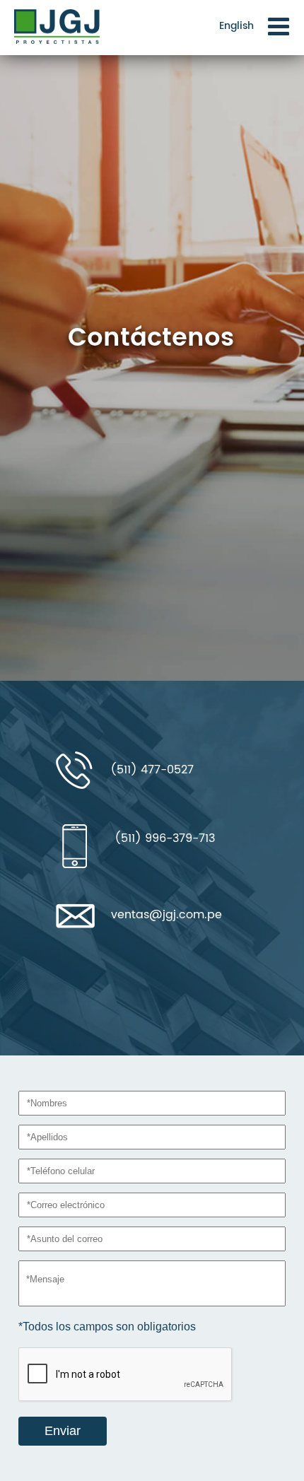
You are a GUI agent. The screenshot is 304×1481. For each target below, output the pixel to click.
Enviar (63, 1431)
